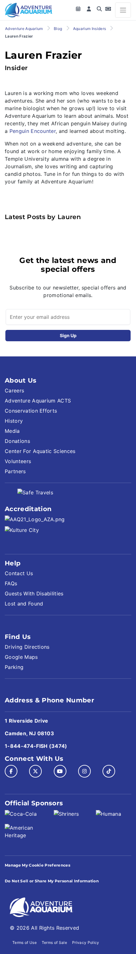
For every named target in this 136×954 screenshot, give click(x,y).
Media (12, 431)
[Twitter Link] (35, 771)
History (14, 421)
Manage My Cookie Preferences (37, 865)
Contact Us (19, 573)
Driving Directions (27, 647)
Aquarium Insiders (89, 28)
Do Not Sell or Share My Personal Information (52, 881)
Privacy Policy (85, 942)
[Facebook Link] (11, 771)
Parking (14, 667)
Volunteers (18, 461)
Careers (14, 390)
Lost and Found (24, 603)
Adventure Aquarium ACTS (38, 400)
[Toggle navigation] (123, 10)
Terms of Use (24, 942)
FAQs (11, 583)
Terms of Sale (54, 942)
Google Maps (21, 657)
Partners (15, 471)
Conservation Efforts (31, 411)
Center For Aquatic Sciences (40, 451)
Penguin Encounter (32, 131)
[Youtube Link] (60, 771)
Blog (58, 28)
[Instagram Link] (84, 771)
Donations (17, 441)
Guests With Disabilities (34, 593)
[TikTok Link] (108, 771)
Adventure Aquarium (24, 28)
